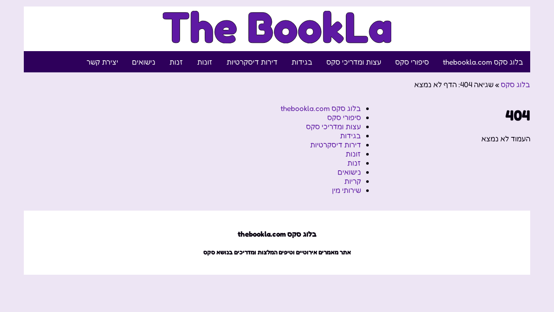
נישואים (143, 61)
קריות (352, 180)
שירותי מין (346, 190)
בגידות (301, 61)
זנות (176, 61)
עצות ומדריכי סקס (353, 61)
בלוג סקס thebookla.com (483, 61)
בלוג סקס (515, 84)
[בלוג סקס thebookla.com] (277, 38)
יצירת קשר (102, 61)
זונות (205, 61)
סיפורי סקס (412, 61)
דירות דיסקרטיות (251, 61)
